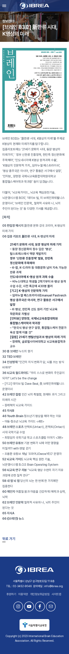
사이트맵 (56, 594)
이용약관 (23, 594)
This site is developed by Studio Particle (34, 645)
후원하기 (11, 594)
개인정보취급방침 (40, 594)
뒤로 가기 (8, 539)
